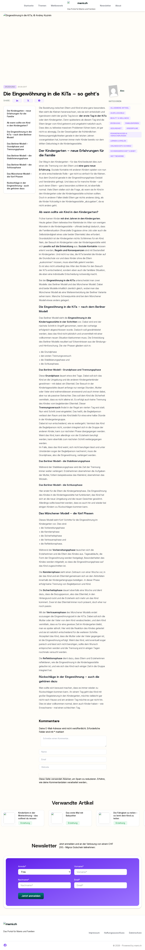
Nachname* (23, 879)
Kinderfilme (132, 128)
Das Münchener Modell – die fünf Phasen (19, 175)
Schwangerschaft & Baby (123, 151)
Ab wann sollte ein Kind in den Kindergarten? (18, 124)
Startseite (29, 5)
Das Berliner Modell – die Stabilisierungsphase (19, 157)
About (118, 5)
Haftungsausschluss (114, 933)
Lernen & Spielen (118, 141)
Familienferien (132, 123)
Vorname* (79, 866)
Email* (77, 879)
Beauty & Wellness (119, 118)
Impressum (94, 933)
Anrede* (22, 866)
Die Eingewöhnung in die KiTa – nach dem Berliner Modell (19, 135)
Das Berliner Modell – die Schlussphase (19, 166)
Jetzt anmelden (31, 895)
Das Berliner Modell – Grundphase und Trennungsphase (17, 146)
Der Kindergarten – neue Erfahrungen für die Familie (19, 114)
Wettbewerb (57, 5)
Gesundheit (116, 128)
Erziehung (10, 87)
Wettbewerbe (117, 156)
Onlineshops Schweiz (120, 146)
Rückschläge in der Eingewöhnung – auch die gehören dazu (18, 186)
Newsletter (105, 5)
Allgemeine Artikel (119, 108)
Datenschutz (135, 933)
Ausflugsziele (117, 113)
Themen (42, 5)
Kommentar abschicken (54, 774)
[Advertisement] (125, 203)
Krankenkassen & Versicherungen (118, 134)
